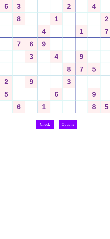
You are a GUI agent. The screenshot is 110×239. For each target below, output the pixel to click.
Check (45, 124)
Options (68, 124)
